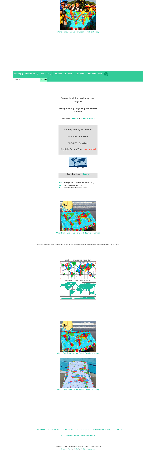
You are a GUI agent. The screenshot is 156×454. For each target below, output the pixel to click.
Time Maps (45, 74)
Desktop (18, 74)
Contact (76, 449)
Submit (44, 80)
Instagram (91, 449)
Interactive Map (95, 74)
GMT (60, 185)
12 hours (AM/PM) (88, 118)
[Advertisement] (78, 54)
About (70, 449)
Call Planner (81, 74)
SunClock (58, 74)
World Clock (31, 74)
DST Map (69, 74)
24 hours (74, 118)
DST (60, 183)
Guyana (86, 174)
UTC (60, 188)
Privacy (63, 449)
